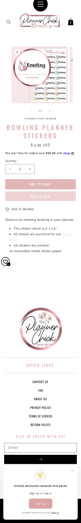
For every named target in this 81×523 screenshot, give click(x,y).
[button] (8, 21)
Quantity (10, 160)
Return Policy (41, 424)
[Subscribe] (40, 459)
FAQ (40, 390)
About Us (40, 399)
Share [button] (14, 263)
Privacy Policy (40, 407)
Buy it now (40, 196)
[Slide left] (31, 111)
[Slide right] (49, 111)
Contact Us (40, 382)
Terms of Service (41, 416)
